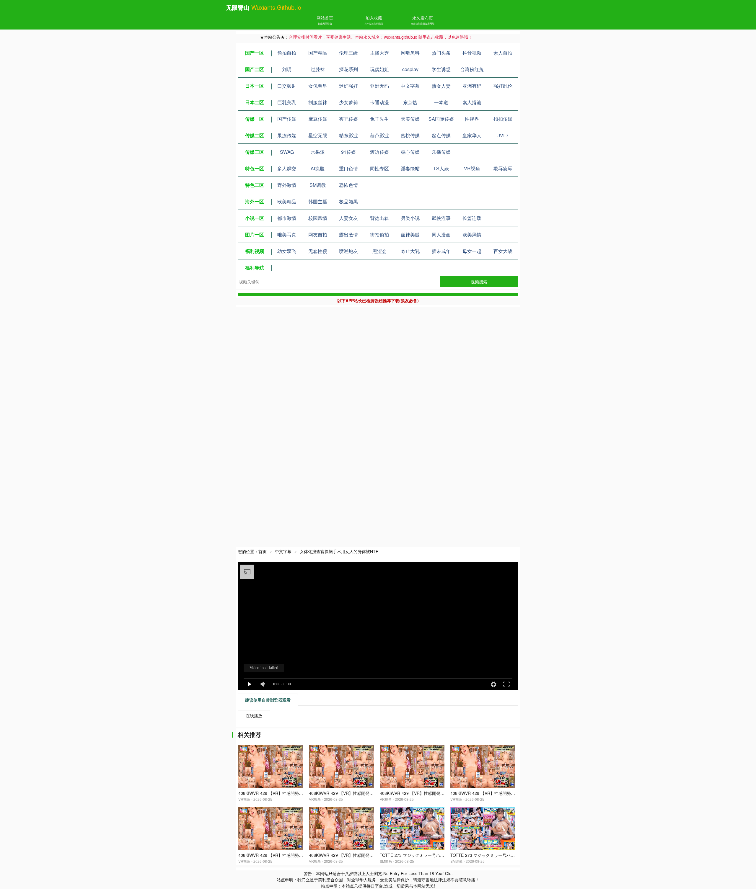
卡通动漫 (379, 102)
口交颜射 (286, 85)
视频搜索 (479, 282)
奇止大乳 (410, 251)
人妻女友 (348, 218)
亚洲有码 (471, 85)
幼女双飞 (286, 251)
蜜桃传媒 (410, 135)
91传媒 (348, 151)
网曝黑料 (410, 52)
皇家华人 (471, 135)
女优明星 (317, 85)
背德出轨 (379, 218)
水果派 (318, 151)
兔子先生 (379, 118)
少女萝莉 (348, 102)
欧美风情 (471, 234)
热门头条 (441, 52)
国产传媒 (286, 118)
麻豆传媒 (317, 118)
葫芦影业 (379, 135)
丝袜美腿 (410, 234)
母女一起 (471, 251)
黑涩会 (379, 251)
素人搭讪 (471, 102)
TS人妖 (441, 168)
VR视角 (472, 168)
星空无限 (317, 135)
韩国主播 (317, 201)
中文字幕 (410, 85)
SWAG (287, 151)
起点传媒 (441, 135)
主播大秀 (379, 52)
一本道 (441, 102)
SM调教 (317, 185)
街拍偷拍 (379, 234)
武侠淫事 (441, 218)
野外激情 (286, 185)
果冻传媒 (286, 135)
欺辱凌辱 (502, 168)
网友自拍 (317, 234)
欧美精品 (286, 201)
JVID (503, 135)
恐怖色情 (348, 185)
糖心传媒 (410, 151)
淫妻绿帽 (410, 168)
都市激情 (286, 218)
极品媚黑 (348, 201)
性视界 (472, 118)
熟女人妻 (441, 85)
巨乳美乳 (286, 102)
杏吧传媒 (348, 118)
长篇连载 (471, 218)
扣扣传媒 (502, 118)
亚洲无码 (379, 85)
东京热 (410, 102)
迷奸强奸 (348, 85)
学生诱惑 (441, 69)
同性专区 (379, 168)
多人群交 (286, 168)
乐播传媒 (441, 151)
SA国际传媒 (441, 118)
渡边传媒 (379, 151)
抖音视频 (471, 52)
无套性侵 (317, 251)
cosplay (410, 69)
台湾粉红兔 (472, 69)
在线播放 (254, 715)
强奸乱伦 (502, 85)
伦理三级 (348, 52)
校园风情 (317, 218)
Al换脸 (318, 168)
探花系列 (348, 69)
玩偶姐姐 (379, 69)
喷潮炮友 (348, 251)
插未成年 (441, 251)
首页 (262, 551)
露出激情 (348, 234)
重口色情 (348, 168)
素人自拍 (502, 52)
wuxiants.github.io (276, 7)
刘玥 (286, 69)
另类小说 (410, 218)
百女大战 (502, 251)
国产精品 (317, 52)
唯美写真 (286, 234)
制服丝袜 (317, 102)
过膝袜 (318, 69)
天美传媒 (410, 118)
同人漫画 (441, 234)
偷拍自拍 (286, 52)
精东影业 (348, 135)
